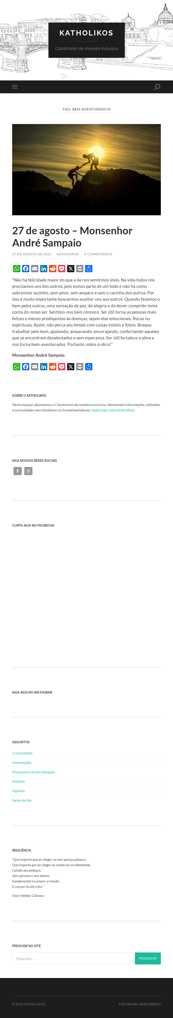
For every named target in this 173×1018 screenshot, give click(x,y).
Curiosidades (22, 753)
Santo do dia (21, 800)
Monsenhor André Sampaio (33, 772)
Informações (22, 762)
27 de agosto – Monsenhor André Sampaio (72, 236)
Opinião (18, 790)
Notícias (18, 781)
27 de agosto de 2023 (31, 254)
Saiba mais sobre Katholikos (113, 410)
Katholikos (86, 33)
